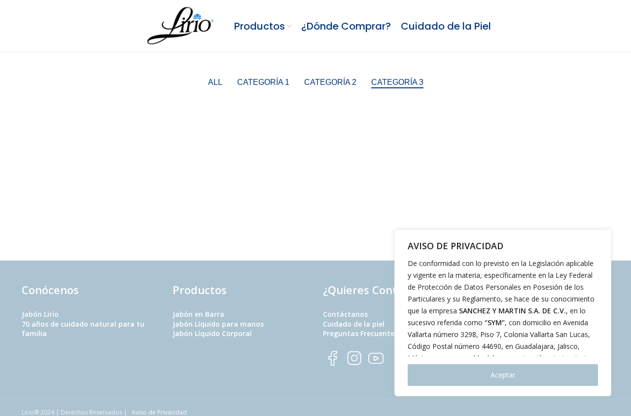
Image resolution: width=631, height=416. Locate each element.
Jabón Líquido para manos (218, 324)
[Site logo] (182, 25)
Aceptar (503, 374)
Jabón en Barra (198, 314)
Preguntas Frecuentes (360, 333)
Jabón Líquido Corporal (212, 333)
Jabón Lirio (40, 314)
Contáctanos (345, 314)
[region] (502, 312)
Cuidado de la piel (354, 324)
